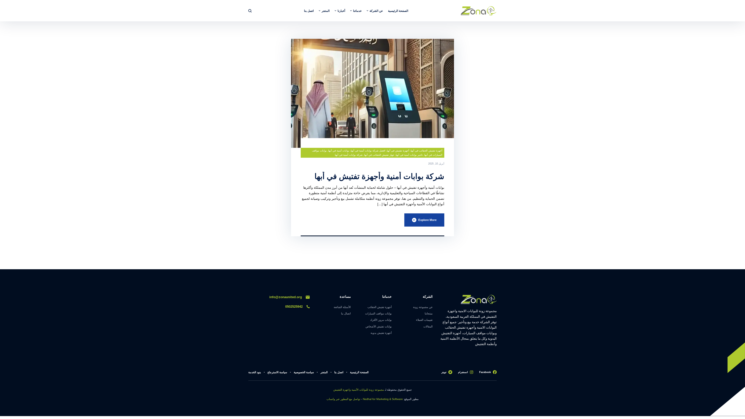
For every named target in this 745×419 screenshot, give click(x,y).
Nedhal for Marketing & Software (383, 399)
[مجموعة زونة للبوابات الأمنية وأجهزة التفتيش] (479, 10)
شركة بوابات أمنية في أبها (349, 154)
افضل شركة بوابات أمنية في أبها (368, 150)
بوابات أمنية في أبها (338, 150)
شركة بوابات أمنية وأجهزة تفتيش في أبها (379, 176)
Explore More (427, 220)
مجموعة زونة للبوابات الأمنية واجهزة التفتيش (358, 389)
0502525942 (294, 306)
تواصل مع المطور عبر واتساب (343, 399)
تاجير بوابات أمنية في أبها (409, 154)
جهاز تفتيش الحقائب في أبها (379, 154)
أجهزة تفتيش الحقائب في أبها (426, 150)
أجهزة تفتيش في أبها (398, 150)
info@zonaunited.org (285, 297)
